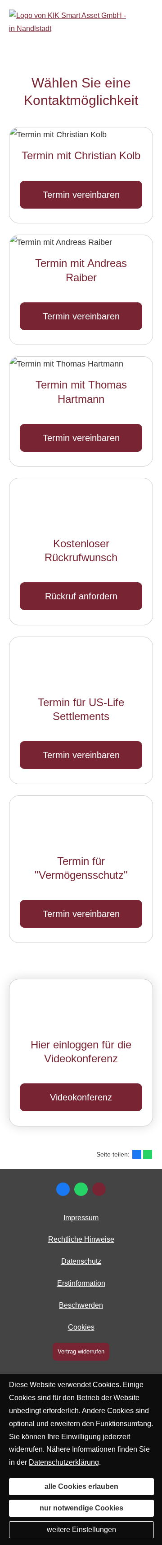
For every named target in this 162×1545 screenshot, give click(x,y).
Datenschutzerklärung (64, 1462)
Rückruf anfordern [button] (81, 597)
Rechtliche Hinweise (81, 1239)
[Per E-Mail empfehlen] (99, 1189)
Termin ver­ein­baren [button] (81, 195)
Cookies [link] (81, 1327)
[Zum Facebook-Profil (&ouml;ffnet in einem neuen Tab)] (63, 1189)
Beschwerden (81, 1305)
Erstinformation (81, 1283)
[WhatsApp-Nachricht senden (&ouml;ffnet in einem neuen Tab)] (81, 1189)
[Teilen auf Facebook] (136, 1154)
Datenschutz (81, 1261)
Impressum (81, 1218)
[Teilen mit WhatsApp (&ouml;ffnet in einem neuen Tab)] (147, 1154)
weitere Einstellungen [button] (81, 1529)
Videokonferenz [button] (81, 1097)
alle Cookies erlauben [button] (81, 1486)
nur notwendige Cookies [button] (81, 1508)
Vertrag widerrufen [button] (81, 1351)
